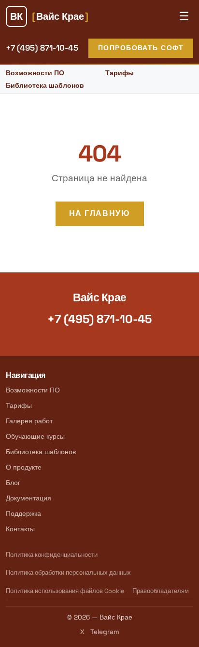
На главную (99, 213)
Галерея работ (29, 421)
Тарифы (119, 72)
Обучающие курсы (35, 436)
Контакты (20, 529)
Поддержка (23, 513)
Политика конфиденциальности (52, 555)
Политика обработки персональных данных (68, 572)
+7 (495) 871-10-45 (42, 47)
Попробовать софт (141, 47)
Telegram (104, 632)
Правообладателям (160, 591)
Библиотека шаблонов (45, 85)
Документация (28, 498)
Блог (13, 482)
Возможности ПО (35, 72)
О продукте (24, 467)
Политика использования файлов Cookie (65, 591)
